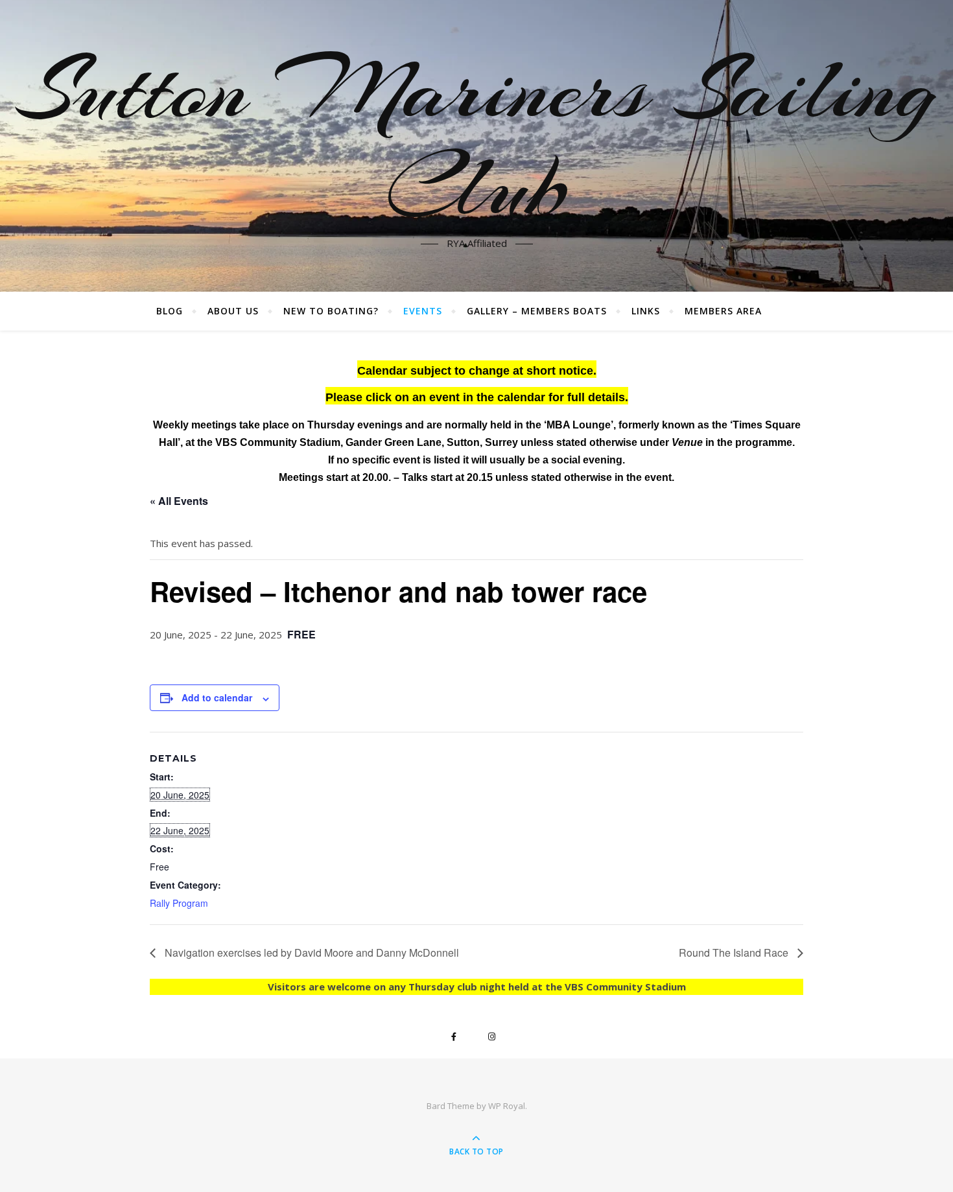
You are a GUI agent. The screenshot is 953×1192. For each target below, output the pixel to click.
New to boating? (331, 311)
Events (422, 311)
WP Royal (506, 1106)
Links (645, 311)
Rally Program (179, 902)
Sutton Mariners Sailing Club (476, 138)
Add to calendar (217, 697)
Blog (169, 311)
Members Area (723, 311)
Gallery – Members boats (537, 311)
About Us (233, 311)
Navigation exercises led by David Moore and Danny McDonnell (310, 952)
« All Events (179, 500)
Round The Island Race (735, 952)
